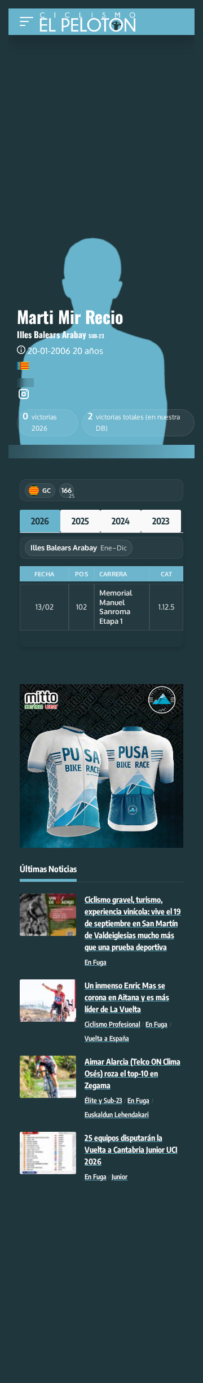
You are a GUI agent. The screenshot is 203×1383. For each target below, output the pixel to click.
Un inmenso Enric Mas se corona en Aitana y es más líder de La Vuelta (127, 997)
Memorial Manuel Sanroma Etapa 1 (115, 606)
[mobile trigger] (29, 21)
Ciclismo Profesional (112, 1024)
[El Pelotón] (91, 23)
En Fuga (96, 962)
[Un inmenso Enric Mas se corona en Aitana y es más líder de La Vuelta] (48, 1000)
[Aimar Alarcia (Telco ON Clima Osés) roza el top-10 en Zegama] (48, 1077)
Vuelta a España (107, 1038)
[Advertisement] (101, 111)
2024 (121, 521)
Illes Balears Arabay (51, 334)
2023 (161, 521)
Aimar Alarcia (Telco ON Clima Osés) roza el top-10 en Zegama (132, 1073)
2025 (80, 521)
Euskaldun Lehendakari (117, 1114)
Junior (119, 1176)
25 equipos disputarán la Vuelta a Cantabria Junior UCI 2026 (131, 1149)
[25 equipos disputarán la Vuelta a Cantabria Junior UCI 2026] (48, 1153)
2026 (40, 521)
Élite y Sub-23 (103, 1100)
